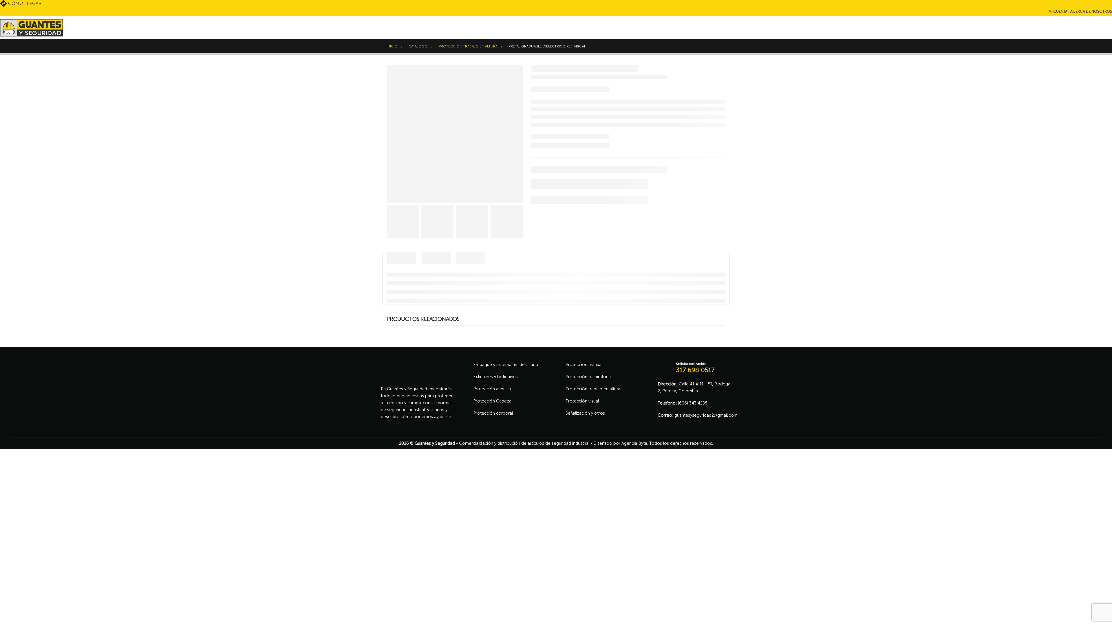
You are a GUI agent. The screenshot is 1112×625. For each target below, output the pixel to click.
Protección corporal (493, 413)
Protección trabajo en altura (593, 388)
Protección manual (584, 364)
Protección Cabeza (492, 401)
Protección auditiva (492, 388)
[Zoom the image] (417, 364)
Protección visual (582, 401)
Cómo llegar (24, 3)
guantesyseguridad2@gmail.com (706, 415)
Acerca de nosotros (1091, 11)
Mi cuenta (1058, 11)
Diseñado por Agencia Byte (620, 443)
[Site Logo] (31, 27)
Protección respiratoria (588, 376)
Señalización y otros (585, 413)
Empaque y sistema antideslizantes (507, 364)
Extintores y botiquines (495, 376)
